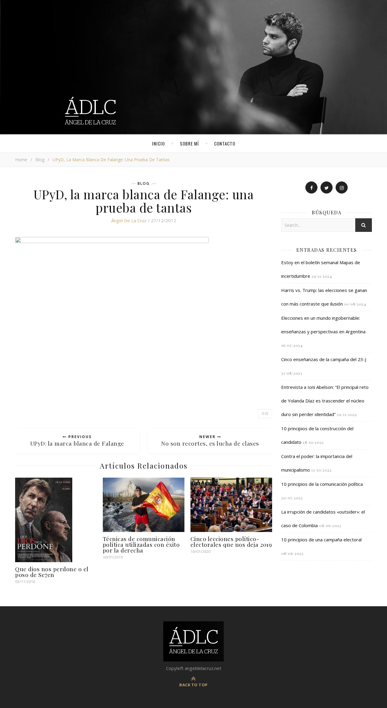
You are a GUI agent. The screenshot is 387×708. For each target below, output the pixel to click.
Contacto (224, 143)
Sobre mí (189, 143)
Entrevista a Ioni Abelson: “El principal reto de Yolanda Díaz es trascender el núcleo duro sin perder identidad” (325, 400)
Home (21, 159)
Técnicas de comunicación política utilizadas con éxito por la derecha (141, 544)
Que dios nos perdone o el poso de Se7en (52, 571)
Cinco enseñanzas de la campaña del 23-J (323, 359)
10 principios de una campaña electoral (321, 540)
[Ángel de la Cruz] (193, 67)
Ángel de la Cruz (129, 220)
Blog (39, 159)
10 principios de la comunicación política (322, 484)
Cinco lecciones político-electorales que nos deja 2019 (231, 541)
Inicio (158, 143)
